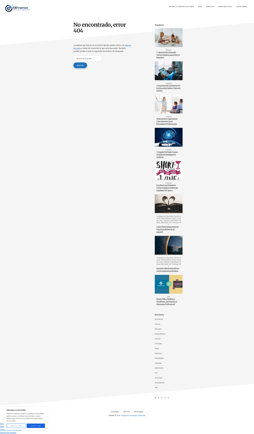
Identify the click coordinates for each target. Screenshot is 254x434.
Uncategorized (161, 216)
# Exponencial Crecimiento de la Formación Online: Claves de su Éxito (168, 88)
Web (168, 297)
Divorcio (176, 216)
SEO (170, 222)
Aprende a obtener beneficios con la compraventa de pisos (167, 269)
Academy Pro (125, 415)
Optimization (164, 222)
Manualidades (174, 220)
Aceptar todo (36, 426)
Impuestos (167, 220)
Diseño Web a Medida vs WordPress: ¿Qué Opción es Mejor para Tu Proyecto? (166, 301)
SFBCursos (20, 8)
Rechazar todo (16, 426)
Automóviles (169, 216)
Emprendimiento (166, 218)
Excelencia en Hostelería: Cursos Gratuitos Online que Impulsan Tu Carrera (167, 188)
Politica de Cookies (8, 432)
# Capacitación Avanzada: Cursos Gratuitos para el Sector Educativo (168, 55)
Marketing (158, 363)
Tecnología (175, 222)
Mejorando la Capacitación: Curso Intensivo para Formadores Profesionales (167, 121)
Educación (169, 50)
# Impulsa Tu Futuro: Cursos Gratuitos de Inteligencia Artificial (167, 154)
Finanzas (174, 218)
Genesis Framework (138, 415)
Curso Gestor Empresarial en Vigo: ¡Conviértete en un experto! (167, 229)
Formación (169, 83)
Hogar (161, 220)
